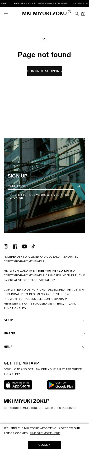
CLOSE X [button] (44, 444)
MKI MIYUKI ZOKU (44, 14)
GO (79, 186)
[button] (6, 14)
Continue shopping (44, 71)
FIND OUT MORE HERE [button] (45, 433)
